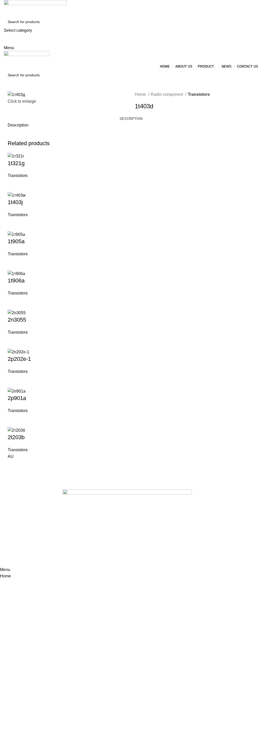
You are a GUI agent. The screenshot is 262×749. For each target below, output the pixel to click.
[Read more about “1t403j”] (14, 224)
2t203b (16, 437)
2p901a (17, 398)
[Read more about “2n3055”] (14, 342)
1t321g (16, 163)
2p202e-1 (19, 359)
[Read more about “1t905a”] (14, 263)
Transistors (199, 94)
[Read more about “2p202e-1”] (14, 381)
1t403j (15, 202)
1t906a (16, 280)
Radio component (167, 94)
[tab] (131, 119)
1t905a (16, 241)
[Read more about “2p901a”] (14, 420)
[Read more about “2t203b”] (14, 466)
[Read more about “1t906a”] (14, 303)
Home (141, 94)
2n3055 (17, 320)
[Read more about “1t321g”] (14, 185)
